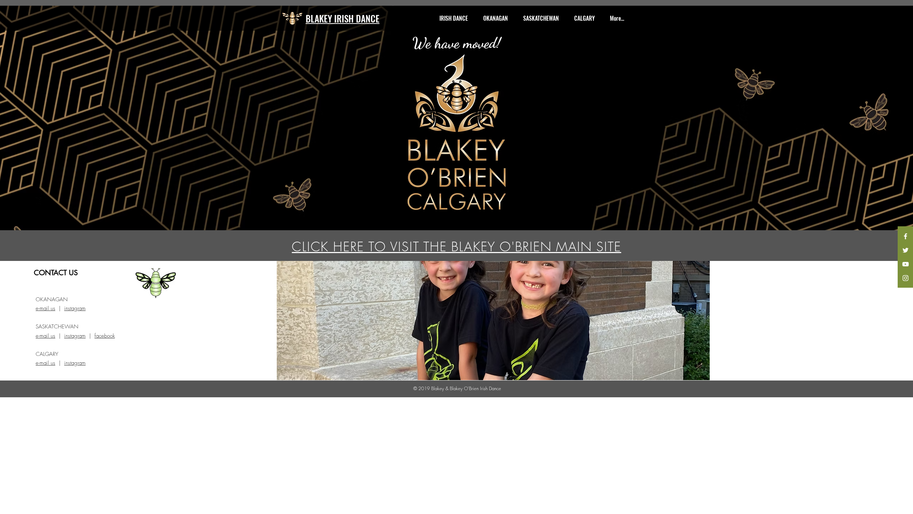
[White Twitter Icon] (905, 250)
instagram (75, 308)
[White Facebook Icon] (905, 236)
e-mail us (45, 308)
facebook (105, 335)
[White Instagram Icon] (905, 278)
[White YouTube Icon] (905, 264)
